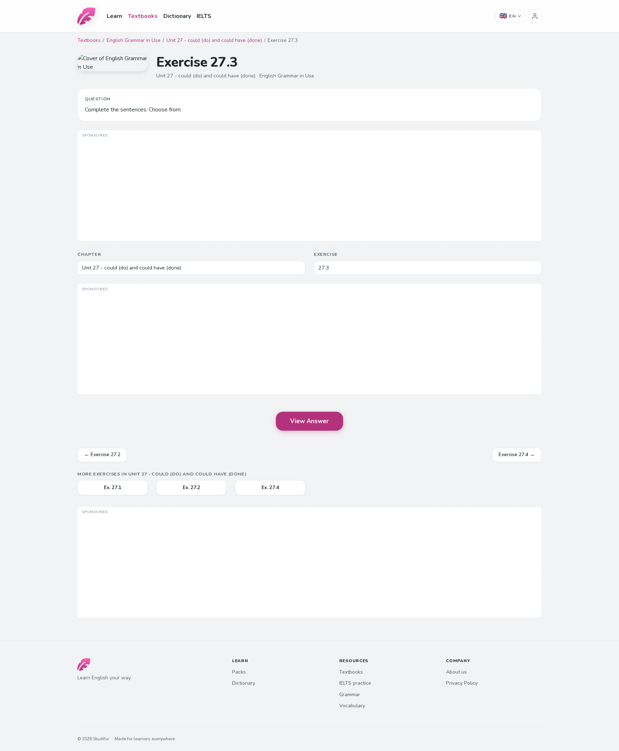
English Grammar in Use (133, 40)
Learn (114, 16)
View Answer (309, 421)
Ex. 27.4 (270, 487)
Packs (239, 672)
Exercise (326, 254)
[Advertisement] (309, 186)
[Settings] (535, 16)
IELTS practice (355, 683)
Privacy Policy (462, 683)
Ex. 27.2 (191, 487)
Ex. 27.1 (112, 487)
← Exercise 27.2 (102, 454)
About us (456, 672)
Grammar (349, 694)
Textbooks (143, 16)
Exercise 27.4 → (517, 454)
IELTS (204, 16)
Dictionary (177, 16)
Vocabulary (352, 705)
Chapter (89, 254)
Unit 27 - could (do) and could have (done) (214, 40)
